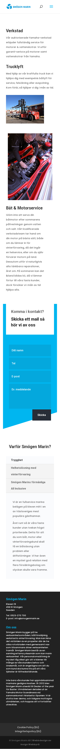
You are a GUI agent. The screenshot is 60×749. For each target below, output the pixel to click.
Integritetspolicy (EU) (28, 731)
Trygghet (17, 460)
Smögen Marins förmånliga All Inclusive (28, 485)
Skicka (42, 415)
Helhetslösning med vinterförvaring (23, 471)
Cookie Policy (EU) (28, 727)
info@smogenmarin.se (26, 618)
